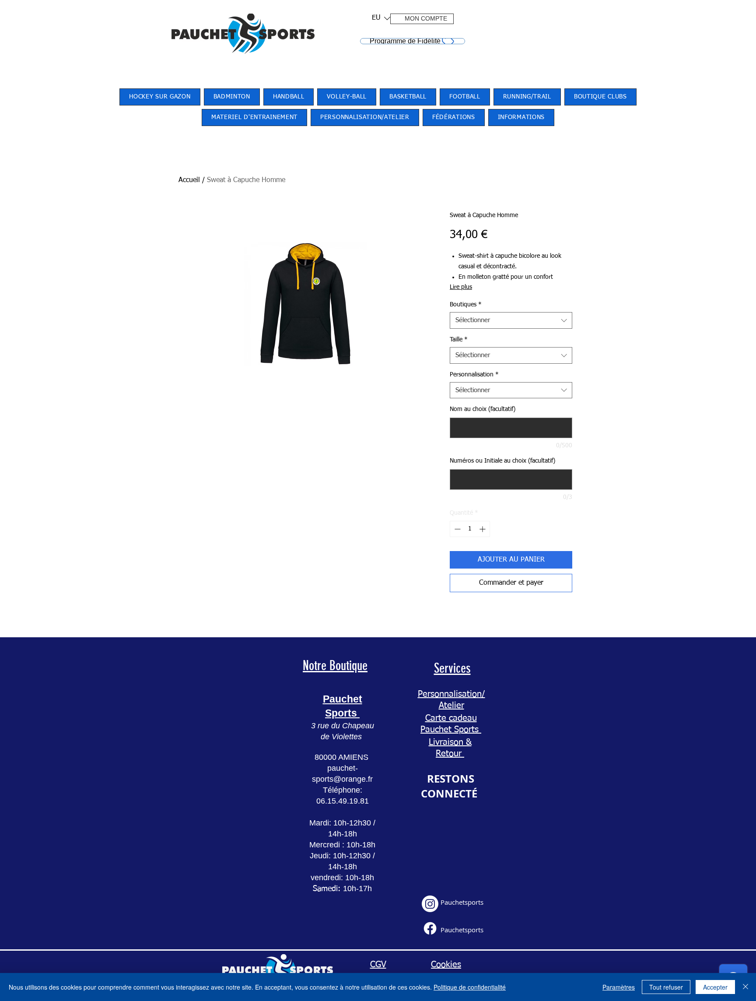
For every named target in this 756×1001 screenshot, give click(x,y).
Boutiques (466, 305)
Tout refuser (666, 987)
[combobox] (511, 320)
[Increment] (483, 529)
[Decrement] (456, 529)
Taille (459, 340)
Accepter (715, 987)
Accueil (189, 180)
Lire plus (461, 287)
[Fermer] (745, 987)
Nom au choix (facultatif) (482, 409)
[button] (378, 18)
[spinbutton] (470, 529)
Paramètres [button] (618, 987)
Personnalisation (474, 375)
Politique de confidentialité (470, 987)
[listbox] (381, 18)
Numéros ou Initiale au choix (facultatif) (502, 461)
